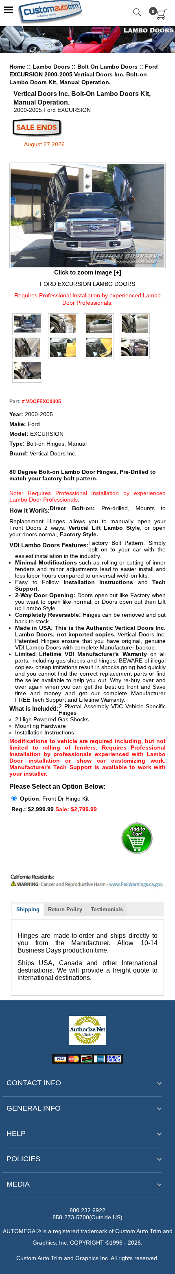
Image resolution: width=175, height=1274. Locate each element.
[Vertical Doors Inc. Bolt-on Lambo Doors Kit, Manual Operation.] (27, 323)
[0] (162, 18)
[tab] (28, 910)
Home (17, 66)
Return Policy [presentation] (65, 909)
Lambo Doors (52, 66)
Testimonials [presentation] (107, 909)
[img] (87, 215)
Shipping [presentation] (27, 909)
